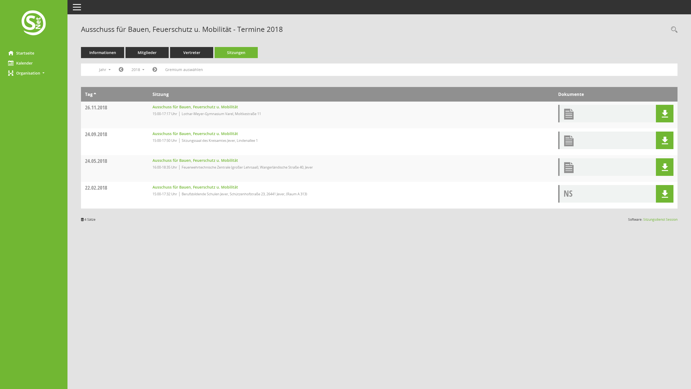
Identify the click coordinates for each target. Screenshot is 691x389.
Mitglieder (147, 52)
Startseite (25, 53)
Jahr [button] (103, 69)
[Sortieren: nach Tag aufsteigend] (95, 94)
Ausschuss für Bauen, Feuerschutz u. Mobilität (195, 106)
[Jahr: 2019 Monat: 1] (154, 70)
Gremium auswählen (184, 69)
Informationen (102, 52)
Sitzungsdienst (660, 219)
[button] (33, 73)
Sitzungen (236, 52)
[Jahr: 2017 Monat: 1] (121, 70)
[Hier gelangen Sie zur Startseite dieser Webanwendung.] (33, 23)
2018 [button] (136, 69)
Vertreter (191, 52)
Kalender (24, 63)
